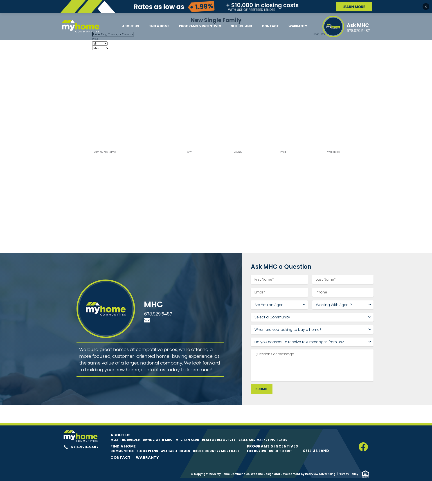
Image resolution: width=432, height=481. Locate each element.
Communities (122, 451)
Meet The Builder (125, 440)
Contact (270, 26)
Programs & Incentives (200, 26)
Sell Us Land (241, 26)
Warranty (297, 26)
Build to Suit (280, 451)
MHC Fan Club (187, 440)
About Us (130, 26)
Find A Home (158, 26)
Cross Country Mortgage (216, 451)
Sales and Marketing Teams (262, 440)
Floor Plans (147, 451)
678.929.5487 (158, 314)
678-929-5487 (84, 447)
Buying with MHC (158, 440)
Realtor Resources (219, 440)
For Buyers (256, 451)
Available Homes (175, 451)
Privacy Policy (348, 474)
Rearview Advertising (320, 474)
